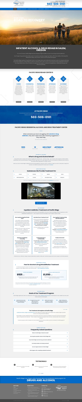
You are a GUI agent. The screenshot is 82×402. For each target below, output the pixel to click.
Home (15, 387)
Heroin (62, 174)
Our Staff (15, 391)
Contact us (51, 180)
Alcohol (20, 174)
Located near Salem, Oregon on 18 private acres (26, 312)
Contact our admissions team (34, 283)
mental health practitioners (62, 229)
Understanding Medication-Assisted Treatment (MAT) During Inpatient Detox (33, 393)
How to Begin (16, 388)
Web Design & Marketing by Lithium (34, 400)
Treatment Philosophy (17, 392)
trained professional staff (42, 242)
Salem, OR (51, 56)
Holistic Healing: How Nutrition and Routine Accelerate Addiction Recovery (34, 388)
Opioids (48, 174)
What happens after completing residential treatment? (40, 350)
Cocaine (34, 177)
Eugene (54, 57)
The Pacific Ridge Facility (17, 390)
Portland (48, 57)
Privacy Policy (16, 393)
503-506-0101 (56, 4)
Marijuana (62, 177)
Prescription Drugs (48, 177)
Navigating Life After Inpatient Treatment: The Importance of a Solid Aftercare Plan (33, 390)
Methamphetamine (20, 177)
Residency (15, 389)
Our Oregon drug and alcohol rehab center (24, 56)
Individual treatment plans (45, 295)
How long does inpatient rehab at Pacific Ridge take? (40, 336)
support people (59, 243)
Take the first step (40, 203)
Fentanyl (34, 174)
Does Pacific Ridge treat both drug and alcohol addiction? (40, 339)
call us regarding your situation (43, 268)
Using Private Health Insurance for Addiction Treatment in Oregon (33, 396)
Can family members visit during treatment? (40, 343)
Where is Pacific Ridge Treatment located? (40, 332)
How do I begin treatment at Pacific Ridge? (40, 346)
